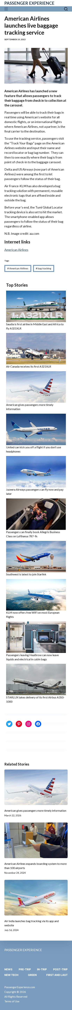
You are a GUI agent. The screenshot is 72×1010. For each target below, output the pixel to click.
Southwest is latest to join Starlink (26, 574)
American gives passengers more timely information (35, 810)
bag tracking (43, 268)
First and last (57, 975)
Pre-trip (25, 969)
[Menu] (6, 9)
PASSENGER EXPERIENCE (29, 3)
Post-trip (60, 969)
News (8, 969)
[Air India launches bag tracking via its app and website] (36, 897)
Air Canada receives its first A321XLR (28, 366)
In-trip (42, 969)
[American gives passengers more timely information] (36, 787)
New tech (11, 975)
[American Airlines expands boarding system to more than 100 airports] (36, 840)
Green (32, 975)
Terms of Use (11, 1001)
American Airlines (16, 250)
